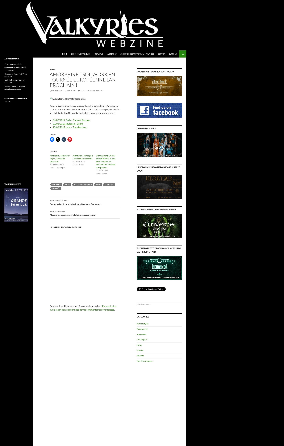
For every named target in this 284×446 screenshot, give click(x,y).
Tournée (56, 188)
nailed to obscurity (83, 185)
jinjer (67, 185)
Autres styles (143, 323)
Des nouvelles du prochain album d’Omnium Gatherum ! (75, 202)
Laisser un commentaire (92, 91)
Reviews (140, 355)
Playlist (140, 350)
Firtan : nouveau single (13, 64)
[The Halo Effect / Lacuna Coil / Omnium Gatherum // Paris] (159, 268)
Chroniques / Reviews (80, 54)
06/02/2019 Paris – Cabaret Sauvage (71, 120)
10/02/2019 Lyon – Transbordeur (70, 127)
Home (64, 54)
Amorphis (56, 185)
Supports (173, 54)
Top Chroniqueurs (145, 361)
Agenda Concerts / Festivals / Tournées (137, 54)
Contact (161, 54)
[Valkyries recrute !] (16, 205)
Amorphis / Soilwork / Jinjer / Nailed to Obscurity (60, 158)
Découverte (142, 329)
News (52, 69)
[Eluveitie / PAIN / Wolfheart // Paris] (159, 225)
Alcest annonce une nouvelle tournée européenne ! (73, 213)
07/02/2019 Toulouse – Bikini (68, 123)
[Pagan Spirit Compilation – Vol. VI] (159, 86)
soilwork (109, 185)
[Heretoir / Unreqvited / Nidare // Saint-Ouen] (159, 186)
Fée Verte (71, 91)
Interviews (98, 54)
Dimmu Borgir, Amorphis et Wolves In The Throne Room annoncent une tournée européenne (106, 161)
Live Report (111, 54)
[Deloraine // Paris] (159, 144)
